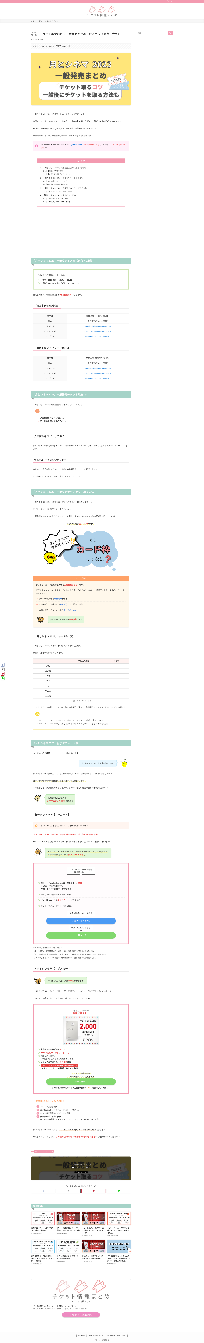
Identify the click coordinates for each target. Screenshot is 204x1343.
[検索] (171, 1)
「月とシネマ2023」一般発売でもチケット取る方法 (65, 188)
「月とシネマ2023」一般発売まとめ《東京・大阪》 (65, 168)
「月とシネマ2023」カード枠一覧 (60, 191)
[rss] (168, 1)
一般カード (81, 935)
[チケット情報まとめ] (102, 11)
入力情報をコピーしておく (57, 181)
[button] (43, 1191)
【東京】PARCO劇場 (55, 171)
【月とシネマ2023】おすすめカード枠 (59, 195)
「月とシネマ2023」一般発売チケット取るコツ (63, 178)
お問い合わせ (110, 1336)
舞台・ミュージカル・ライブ (44, 1151)
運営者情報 (81, 1336)
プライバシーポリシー (95, 1336)
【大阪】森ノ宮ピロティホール (58, 174)
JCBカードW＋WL (81, 921)
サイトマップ (121, 1336)
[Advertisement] (81, 230)
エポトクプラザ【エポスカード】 (59, 202)
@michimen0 (76, 145)
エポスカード (81, 1082)
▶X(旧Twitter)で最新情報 (81, 1315)
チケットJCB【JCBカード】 (58, 198)
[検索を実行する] (170, 33)
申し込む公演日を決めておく (58, 184)
